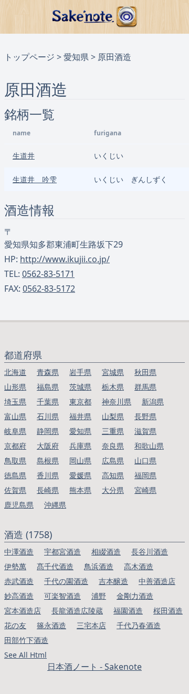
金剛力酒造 (135, 596)
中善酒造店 (157, 581)
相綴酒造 (106, 552)
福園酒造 (128, 611)
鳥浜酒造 (98, 566)
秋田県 (145, 372)
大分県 (113, 490)
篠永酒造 (51, 625)
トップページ (29, 57)
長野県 (145, 416)
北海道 (15, 372)
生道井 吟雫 (35, 179)
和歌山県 (149, 446)
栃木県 (113, 387)
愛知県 (76, 57)
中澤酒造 (19, 552)
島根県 (48, 460)
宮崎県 (145, 490)
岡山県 (80, 460)
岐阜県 (15, 431)
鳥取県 (15, 460)
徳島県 (15, 475)
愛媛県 (80, 475)
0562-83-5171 (48, 274)
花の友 (15, 625)
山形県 (15, 387)
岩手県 (80, 372)
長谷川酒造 (149, 552)
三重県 (113, 431)
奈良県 (113, 446)
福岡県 (145, 475)
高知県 (113, 475)
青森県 (48, 372)
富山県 (15, 416)
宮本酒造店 (22, 611)
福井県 (80, 416)
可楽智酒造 (62, 596)
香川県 (48, 475)
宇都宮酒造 (62, 552)
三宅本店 (91, 625)
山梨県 (113, 416)
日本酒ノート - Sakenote (94, 666)
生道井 (24, 156)
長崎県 (48, 490)
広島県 (113, 460)
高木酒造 (138, 566)
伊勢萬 (15, 566)
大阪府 (48, 446)
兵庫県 (80, 446)
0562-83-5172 (49, 288)
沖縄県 (55, 505)
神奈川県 (116, 401)
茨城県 (80, 387)
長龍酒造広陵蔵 (77, 611)
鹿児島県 (19, 505)
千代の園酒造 (66, 581)
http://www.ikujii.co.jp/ (65, 259)
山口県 (145, 460)
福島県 (48, 387)
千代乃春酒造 (139, 625)
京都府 (15, 446)
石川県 (48, 416)
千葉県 (48, 401)
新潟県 (153, 401)
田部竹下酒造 (26, 640)
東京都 (80, 401)
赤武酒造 (19, 581)
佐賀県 (15, 490)
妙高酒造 (19, 596)
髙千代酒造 (55, 566)
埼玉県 (15, 401)
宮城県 (113, 372)
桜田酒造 (168, 611)
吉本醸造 (113, 581)
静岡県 (48, 431)
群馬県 (145, 387)
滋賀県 (145, 431)
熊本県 (80, 490)
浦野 (98, 596)
